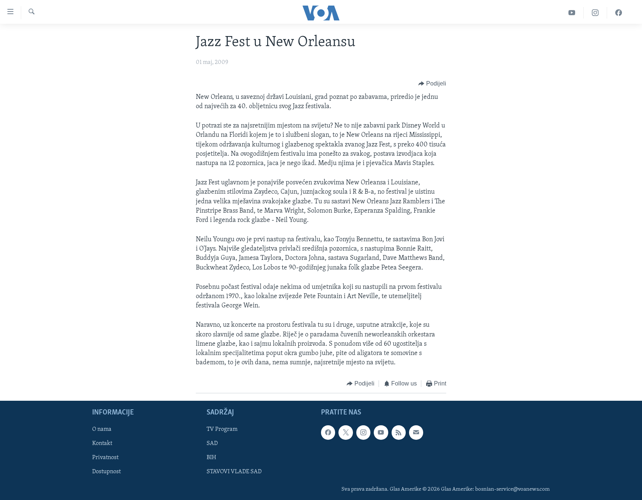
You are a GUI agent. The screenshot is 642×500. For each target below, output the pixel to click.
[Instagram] (595, 13)
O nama (101, 429)
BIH (211, 458)
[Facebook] (618, 13)
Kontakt (102, 443)
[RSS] (399, 432)
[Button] (432, 83)
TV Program (222, 429)
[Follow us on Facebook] (328, 432)
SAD (212, 443)
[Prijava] (416, 432)
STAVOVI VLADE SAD (234, 472)
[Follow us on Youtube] (381, 432)
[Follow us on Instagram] (363, 432)
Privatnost (105, 458)
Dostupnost (106, 472)
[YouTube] (572, 13)
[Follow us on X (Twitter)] (345, 432)
